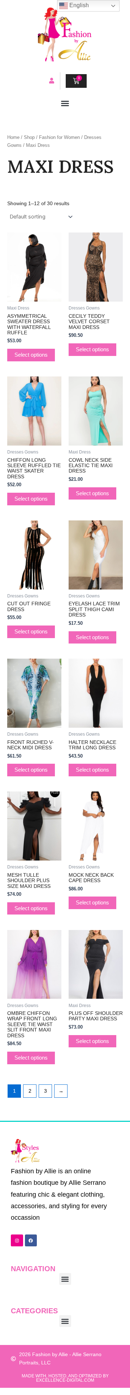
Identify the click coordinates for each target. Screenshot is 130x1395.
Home (13, 137)
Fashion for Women (59, 137)
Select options (31, 355)
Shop (29, 137)
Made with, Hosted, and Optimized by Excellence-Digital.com (65, 1378)
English (78, 5)
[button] (65, 103)
